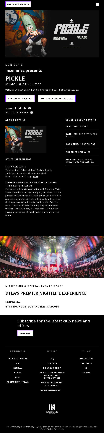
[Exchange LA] (52, 409)
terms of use (61, 427)
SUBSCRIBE (25, 333)
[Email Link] (29, 108)
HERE (35, 176)
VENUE (17, 372)
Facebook (86, 363)
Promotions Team (18, 382)
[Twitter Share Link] (20, 108)
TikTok (86, 372)
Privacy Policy (52, 368)
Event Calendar (18, 358)
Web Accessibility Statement (52, 384)
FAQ (52, 358)
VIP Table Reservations (57, 98)
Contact (52, 363)
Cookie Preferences (50, 390)
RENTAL (17, 368)
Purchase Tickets (18, 4)
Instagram (86, 358)
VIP (18, 363)
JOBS (17, 377)
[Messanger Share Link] (25, 108)
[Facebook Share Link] (15, 108)
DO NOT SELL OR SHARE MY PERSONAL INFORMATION (52, 375)
